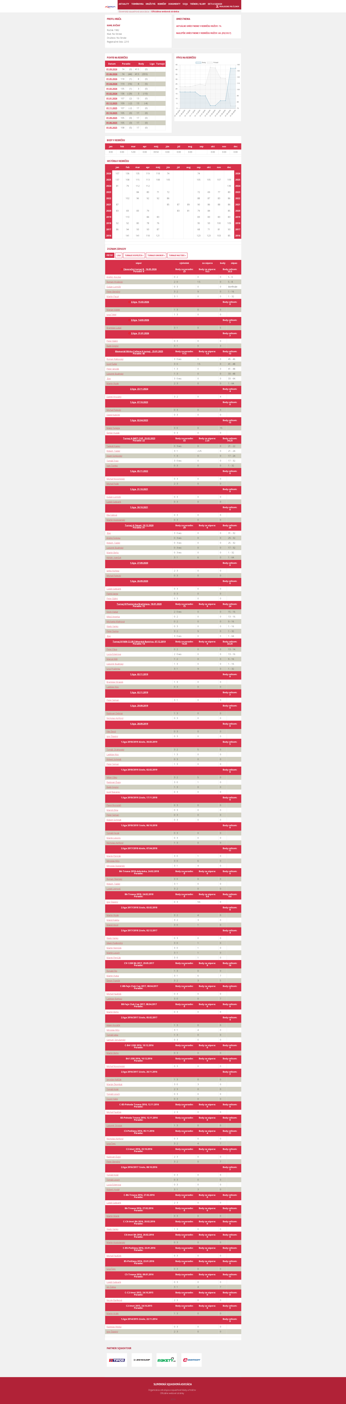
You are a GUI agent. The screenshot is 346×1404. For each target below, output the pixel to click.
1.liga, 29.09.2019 (139, 705)
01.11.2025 (111, 108)
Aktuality (124, 3)
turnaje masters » (177, 255)
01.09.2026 (111, 69)
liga (119, 255)
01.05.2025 (111, 127)
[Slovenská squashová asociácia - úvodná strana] (110, 11)
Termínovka (137, 3)
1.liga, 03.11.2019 (139, 674)
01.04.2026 (111, 83)
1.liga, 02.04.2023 (139, 420)
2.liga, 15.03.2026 (140, 301)
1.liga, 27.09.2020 (139, 562)
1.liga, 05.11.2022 (139, 471)
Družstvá (150, 3)
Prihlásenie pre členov (229, 6)
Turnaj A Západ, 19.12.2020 (139, 525)
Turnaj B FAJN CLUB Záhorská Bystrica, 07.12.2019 (139, 641)
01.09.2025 (111, 117)
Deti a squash (215, 3)
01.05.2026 (111, 79)
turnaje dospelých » (134, 255)
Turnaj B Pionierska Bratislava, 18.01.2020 (139, 604)
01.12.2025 (111, 103)
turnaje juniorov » (156, 255)
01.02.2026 (111, 93)
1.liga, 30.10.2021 (139, 507)
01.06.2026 (111, 74)
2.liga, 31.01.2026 (140, 333)
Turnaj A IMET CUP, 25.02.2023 (139, 438)
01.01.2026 (111, 98)
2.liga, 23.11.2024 (139, 388)
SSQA (185, 3)
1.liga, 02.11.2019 (139, 692)
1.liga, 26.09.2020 (139, 581)
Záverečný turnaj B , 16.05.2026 (140, 269)
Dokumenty (174, 3)
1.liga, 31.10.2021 (139, 489)
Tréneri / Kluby (198, 3)
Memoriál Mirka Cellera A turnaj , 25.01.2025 (139, 351)
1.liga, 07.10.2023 (139, 402)
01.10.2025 (111, 113)
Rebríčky (162, 3)
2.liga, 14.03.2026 (140, 320)
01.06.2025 (111, 122)
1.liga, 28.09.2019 (139, 723)
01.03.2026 (111, 88)
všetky (110, 255)
